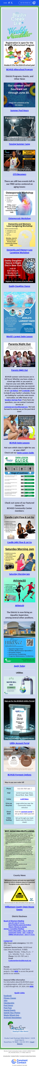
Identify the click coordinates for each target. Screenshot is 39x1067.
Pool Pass (8, 1008)
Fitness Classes (10, 998)
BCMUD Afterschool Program (19, 69)
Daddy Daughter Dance (19, 286)
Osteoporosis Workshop (19, 218)
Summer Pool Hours (19, 110)
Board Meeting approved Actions (19, 925)
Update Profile (15, 1056)
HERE (16, 971)
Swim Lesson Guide (25, 453)
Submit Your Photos (12, 1013)
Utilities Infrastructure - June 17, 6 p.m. (21, 935)
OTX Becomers (19, 174)
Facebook (8, 996)
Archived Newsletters (12, 1018)
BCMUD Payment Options (19, 775)
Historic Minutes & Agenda (17, 927)
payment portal (26, 812)
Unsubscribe (6, 1056)
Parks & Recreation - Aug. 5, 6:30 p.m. (21, 931)
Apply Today (19, 666)
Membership (9, 1003)
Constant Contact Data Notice (28, 1056)
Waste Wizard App (11, 1015)
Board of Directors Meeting (14, 921)
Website (19, 1044)
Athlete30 (19, 606)
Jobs (5, 1001)
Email (32, 1042)
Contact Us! (8, 941)
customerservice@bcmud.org (16, 407)
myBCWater (24, 799)
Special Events (9, 1010)
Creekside (26, 391)
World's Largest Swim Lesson (19, 336)
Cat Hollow (14, 391)
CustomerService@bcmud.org (19, 961)
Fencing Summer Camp (19, 144)
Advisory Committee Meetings (14, 929)
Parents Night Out (19, 370)
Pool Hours (8, 1006)
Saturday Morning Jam (19, 574)
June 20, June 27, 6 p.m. (16, 923)
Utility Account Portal (19, 743)
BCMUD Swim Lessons (20, 443)
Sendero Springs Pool (13, 400)
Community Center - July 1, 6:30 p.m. (20, 933)
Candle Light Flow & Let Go (19, 542)
